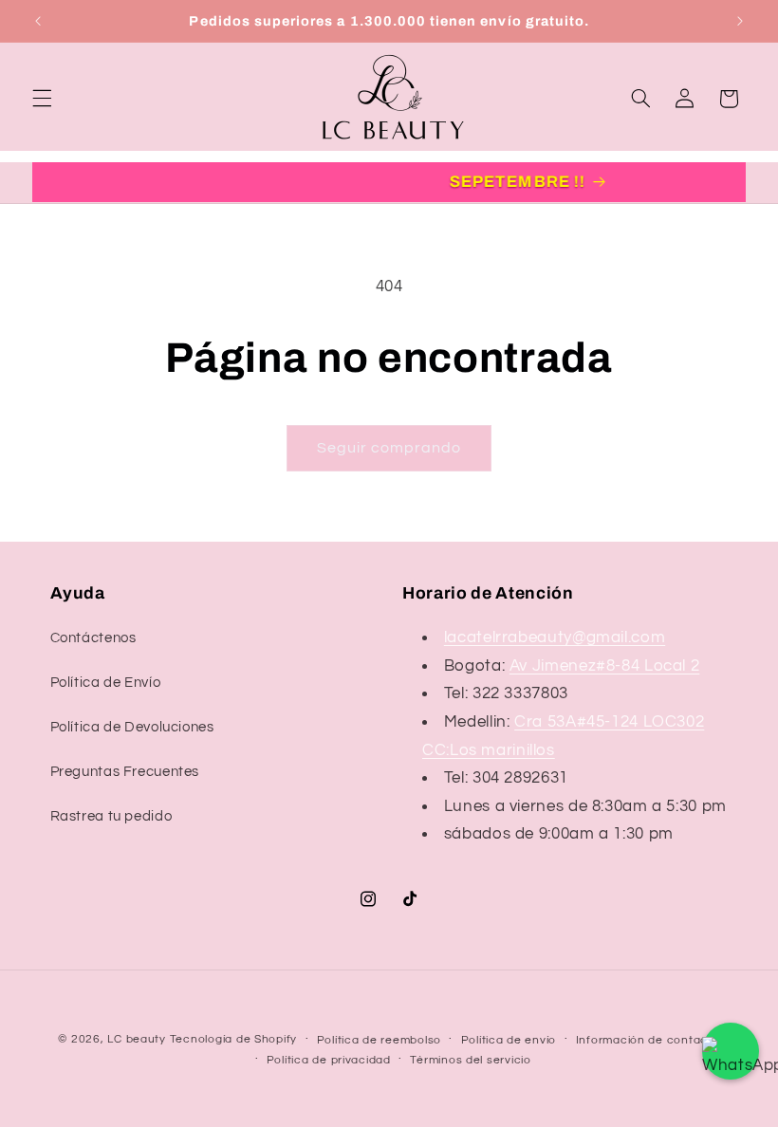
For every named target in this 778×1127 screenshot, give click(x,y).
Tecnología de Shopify (233, 1039)
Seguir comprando (389, 447)
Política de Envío (105, 682)
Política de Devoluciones (132, 727)
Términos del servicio (470, 1060)
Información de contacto (648, 1040)
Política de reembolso (379, 1040)
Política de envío (509, 1040)
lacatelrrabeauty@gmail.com (554, 637)
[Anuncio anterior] (38, 21)
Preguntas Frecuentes (125, 772)
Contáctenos (93, 638)
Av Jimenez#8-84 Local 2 (604, 665)
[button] (42, 98)
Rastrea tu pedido (111, 816)
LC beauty (136, 1039)
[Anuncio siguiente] (740, 21)
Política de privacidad (329, 1060)
